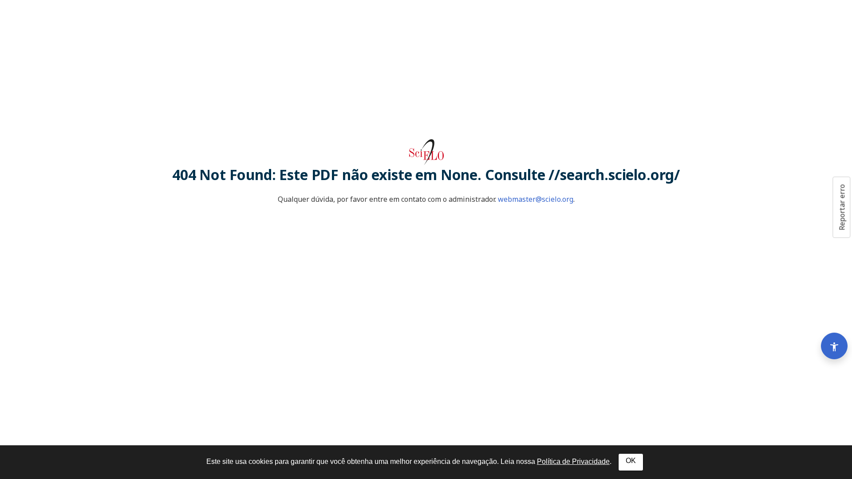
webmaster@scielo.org (535, 199)
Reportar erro (842, 207)
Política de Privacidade (573, 461)
